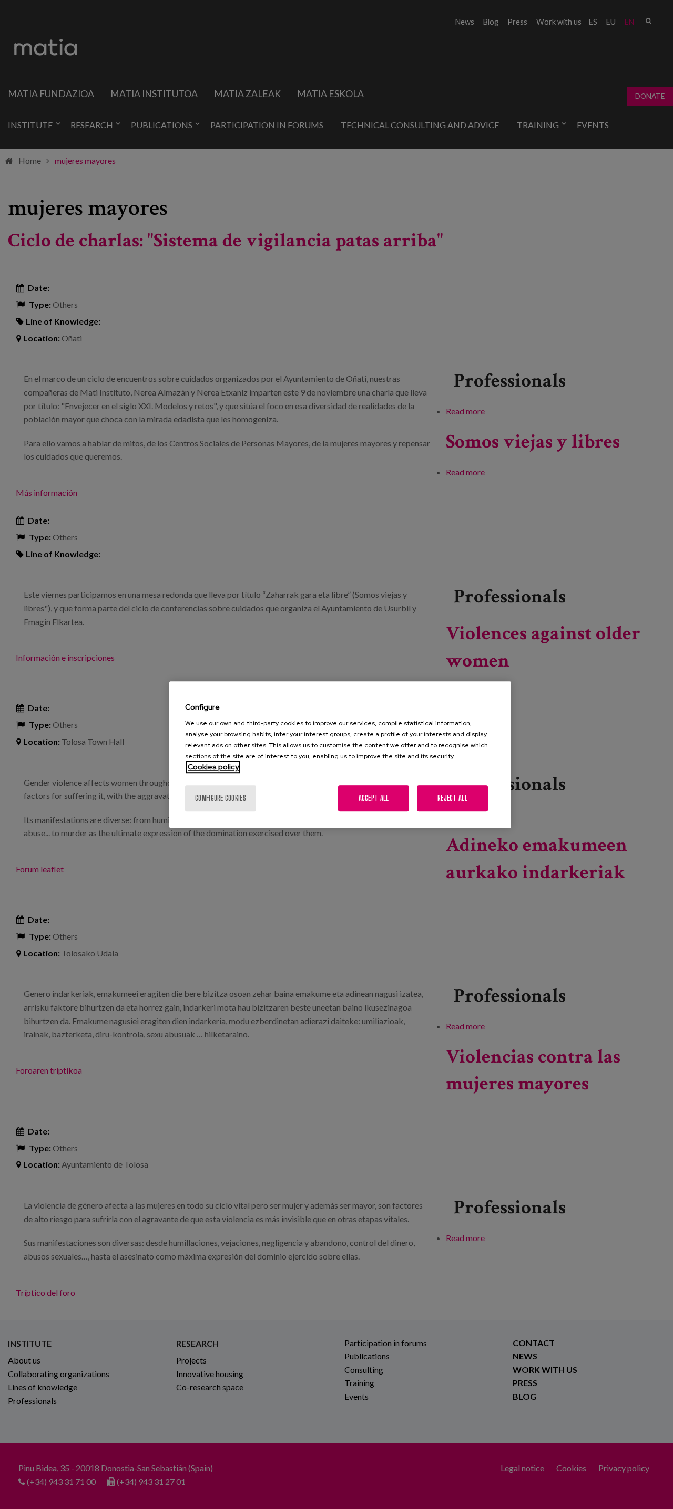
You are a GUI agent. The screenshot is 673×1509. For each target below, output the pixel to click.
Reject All (452, 798)
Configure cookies (220, 798)
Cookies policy (213, 767)
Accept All (374, 798)
